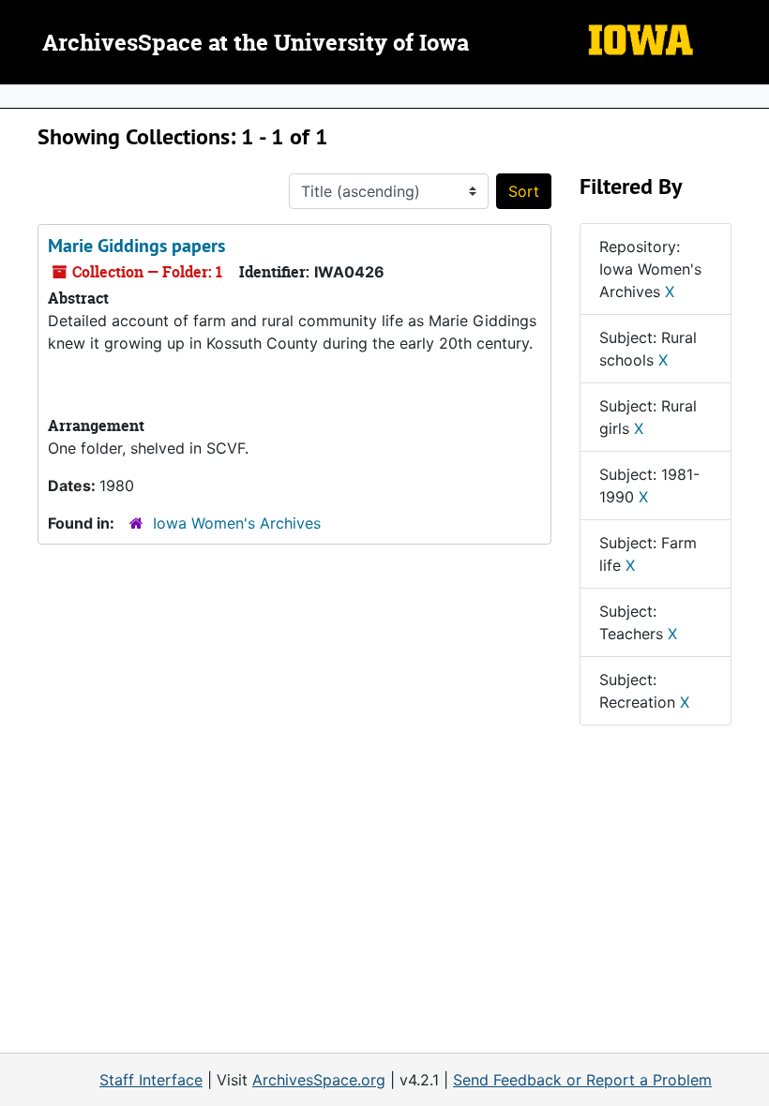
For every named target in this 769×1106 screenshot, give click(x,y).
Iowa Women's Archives (237, 523)
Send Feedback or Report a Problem (582, 1079)
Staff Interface (151, 1079)
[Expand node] (750, 96)
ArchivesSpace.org (318, 1079)
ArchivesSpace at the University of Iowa (255, 44)
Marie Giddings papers (136, 245)
